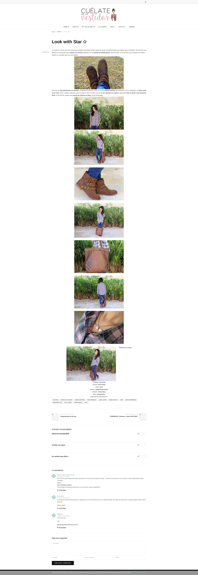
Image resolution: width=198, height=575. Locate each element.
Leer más (144, 572)
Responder (62, 490)
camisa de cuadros (66, 399)
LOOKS (112, 26)
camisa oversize (80, 399)
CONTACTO (75, 26)
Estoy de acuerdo (136, 572)
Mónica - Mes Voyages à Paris (66, 474)
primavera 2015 (57, 402)
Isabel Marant (113, 399)
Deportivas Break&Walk (60, 434)
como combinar (91, 399)
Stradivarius (78, 402)
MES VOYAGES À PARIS (64, 485)
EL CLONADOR (102, 26)
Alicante (55, 399)
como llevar (102, 399)
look (121, 399)
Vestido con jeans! (58, 445)
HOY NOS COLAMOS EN (88, 26)
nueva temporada (131, 399)
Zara (85, 402)
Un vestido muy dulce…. (61, 456)
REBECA (60, 514)
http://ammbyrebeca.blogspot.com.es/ (67, 524)
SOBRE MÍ (66, 26)
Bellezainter (60, 496)
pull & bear (68, 402)
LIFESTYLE (121, 26)
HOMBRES (132, 26)
